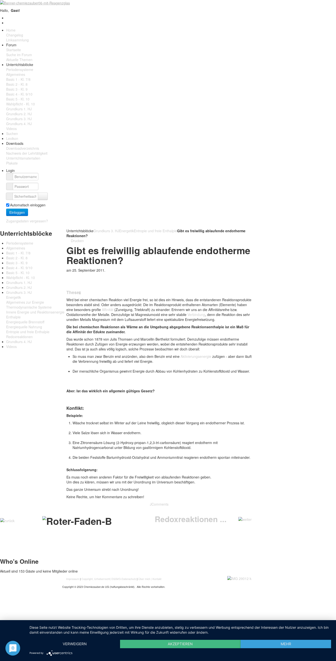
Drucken (77, 240)
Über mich (144, 579)
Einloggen (17, 212)
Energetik (126, 230)
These (72, 292)
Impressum (73, 579)
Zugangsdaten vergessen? (27, 220)
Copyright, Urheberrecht (95, 579)
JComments (159, 504)
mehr (286, 644)
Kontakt (157, 579)
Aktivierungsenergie (196, 356)
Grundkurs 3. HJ (106, 230)
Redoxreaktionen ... (191, 519)
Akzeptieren (180, 644)
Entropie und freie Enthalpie (155, 230)
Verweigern (75, 644)
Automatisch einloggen (28, 204)
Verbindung (196, 314)
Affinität (107, 309)
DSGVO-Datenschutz (123, 579)
